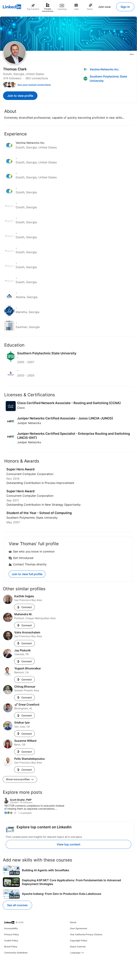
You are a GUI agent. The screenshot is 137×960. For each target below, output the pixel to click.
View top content (68, 844)
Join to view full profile (27, 574)
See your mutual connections (34, 84)
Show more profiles (18, 779)
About (73, 922)
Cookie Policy (11, 940)
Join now (104, 7)
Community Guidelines (16, 952)
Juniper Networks (29, 423)
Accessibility (11, 928)
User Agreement (78, 928)
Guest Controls (78, 946)
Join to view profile (20, 95)
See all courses (17, 905)
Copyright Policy (78, 940)
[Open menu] (131, 54)
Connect (26, 607)
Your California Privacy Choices (86, 934)
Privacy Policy (11, 934)
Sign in (125, 7)
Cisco (21, 407)
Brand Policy (10, 946)
